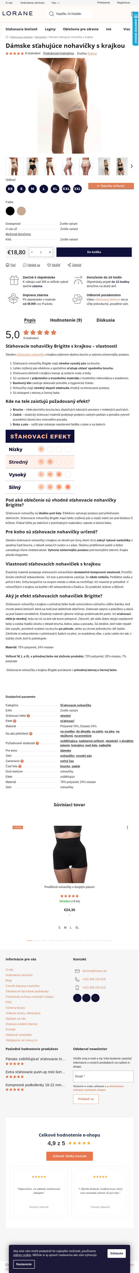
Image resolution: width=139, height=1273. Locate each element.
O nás (9, 2)
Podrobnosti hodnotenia (58, 53)
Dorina (92, 53)
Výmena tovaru (15, 1007)
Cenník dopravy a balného (22, 985)
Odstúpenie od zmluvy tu (21, 1040)
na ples (110, 731)
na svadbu (67, 731)
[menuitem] (21, 29)
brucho (65, 766)
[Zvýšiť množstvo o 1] (50, 252)
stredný (65, 715)
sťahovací (67, 721)
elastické (112, 741)
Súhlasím (116, 1253)
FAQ (8, 1002)
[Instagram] (86, 998)
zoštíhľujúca (68, 741)
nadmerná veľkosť (91, 741)
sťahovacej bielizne (108, 299)
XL (77, 927)
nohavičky (67, 755)
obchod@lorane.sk (94, 970)
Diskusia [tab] (105, 320)
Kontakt (10, 1029)
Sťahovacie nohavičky (75, 705)
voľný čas (67, 761)
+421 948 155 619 (94, 979)
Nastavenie (24, 1264)
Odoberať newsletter (19, 1034)
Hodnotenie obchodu (32, 2)
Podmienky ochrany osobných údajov (30, 996)
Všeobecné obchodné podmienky (27, 991)
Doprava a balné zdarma (21, 1024)
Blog (9, 980)
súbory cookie (22, 1255)
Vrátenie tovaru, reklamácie (23, 1013)
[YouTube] (95, 998)
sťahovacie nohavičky (30, 354)
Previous (5, 1192)
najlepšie (105, 745)
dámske (65, 750)
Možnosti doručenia (18, 234)
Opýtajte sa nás (16, 1018)
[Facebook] (77, 998)
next (131, 882)
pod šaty (91, 745)
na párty (97, 731)
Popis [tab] (30, 320)
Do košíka (94, 252)
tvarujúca (77, 745)
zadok (76, 766)
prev (8, 882)
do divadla (83, 731)
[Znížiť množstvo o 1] (32, 252)
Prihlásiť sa (86, 1099)
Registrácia (123, 2)
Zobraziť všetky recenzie (70, 1156)
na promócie (83, 735)
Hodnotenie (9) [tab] (66, 320)
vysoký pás (84, 755)
